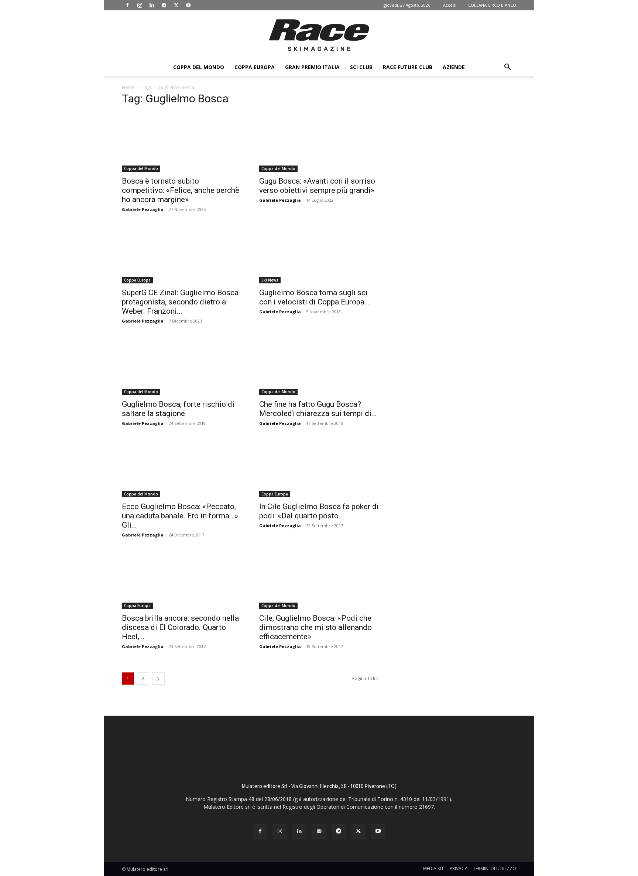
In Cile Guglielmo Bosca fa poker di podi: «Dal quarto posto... (319, 511)
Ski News (269, 280)
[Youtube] (188, 5)
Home (128, 87)
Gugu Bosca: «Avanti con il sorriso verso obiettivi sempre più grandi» (317, 186)
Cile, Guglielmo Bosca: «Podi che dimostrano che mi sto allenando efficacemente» (315, 627)
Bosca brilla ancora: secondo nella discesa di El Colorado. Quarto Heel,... (180, 627)
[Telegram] (163, 5)
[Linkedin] (151, 5)
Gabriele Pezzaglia (143, 209)
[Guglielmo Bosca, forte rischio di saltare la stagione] (181, 365)
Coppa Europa (254, 67)
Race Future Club (407, 67)
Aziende (454, 67)
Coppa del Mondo (198, 67)
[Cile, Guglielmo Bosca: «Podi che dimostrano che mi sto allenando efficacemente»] (319, 579)
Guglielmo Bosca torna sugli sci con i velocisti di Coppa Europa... (314, 297)
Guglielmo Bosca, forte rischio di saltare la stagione (178, 409)
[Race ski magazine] (319, 35)
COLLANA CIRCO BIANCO (492, 5)
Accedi (449, 5)
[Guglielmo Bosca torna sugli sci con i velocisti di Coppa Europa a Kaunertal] (319, 253)
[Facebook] (127, 5)
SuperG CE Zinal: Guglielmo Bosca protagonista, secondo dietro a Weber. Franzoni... (180, 302)
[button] (507, 67)
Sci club (361, 67)
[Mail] (319, 831)
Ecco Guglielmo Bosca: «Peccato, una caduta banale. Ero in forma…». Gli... (181, 515)
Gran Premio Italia (312, 67)
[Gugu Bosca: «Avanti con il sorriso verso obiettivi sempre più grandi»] (319, 142)
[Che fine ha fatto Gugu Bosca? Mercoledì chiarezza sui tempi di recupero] (319, 365)
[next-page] (158, 678)
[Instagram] (139, 5)
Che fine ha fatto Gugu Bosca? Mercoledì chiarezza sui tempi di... (318, 409)
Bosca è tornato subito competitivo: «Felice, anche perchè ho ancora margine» (180, 190)
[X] (176, 5)
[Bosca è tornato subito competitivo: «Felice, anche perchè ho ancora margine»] (181, 142)
